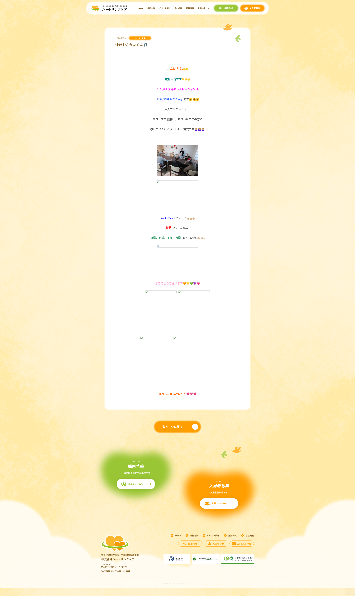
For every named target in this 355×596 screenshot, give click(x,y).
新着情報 (190, 8)
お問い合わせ (203, 8)
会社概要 (178, 8)
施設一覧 (151, 8)
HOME (140, 8)
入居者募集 (254, 8)
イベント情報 (165, 8)
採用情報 (228, 8)
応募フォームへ (135, 483)
